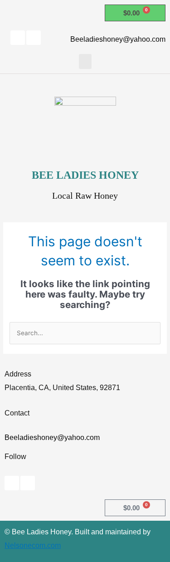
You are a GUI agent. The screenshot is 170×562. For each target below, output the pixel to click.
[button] (85, 61)
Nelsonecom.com (33, 545)
